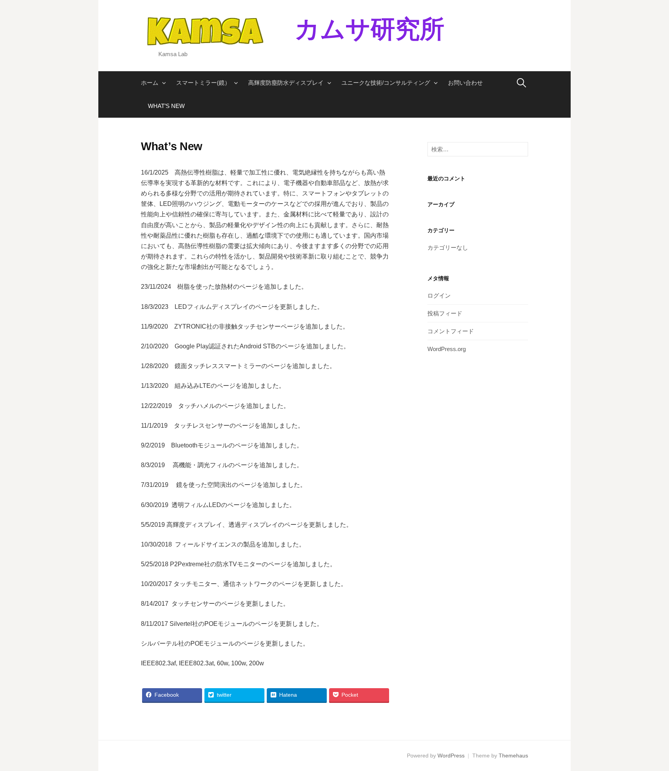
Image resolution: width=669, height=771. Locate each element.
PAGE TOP (646, 741)
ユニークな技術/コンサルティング (385, 82)
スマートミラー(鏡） (203, 82)
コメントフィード (450, 331)
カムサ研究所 (357, 29)
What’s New (166, 106)
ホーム (149, 82)
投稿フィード (444, 313)
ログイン (439, 295)
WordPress (451, 755)
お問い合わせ (465, 82)
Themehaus (513, 755)
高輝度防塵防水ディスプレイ (286, 82)
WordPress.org (446, 349)
